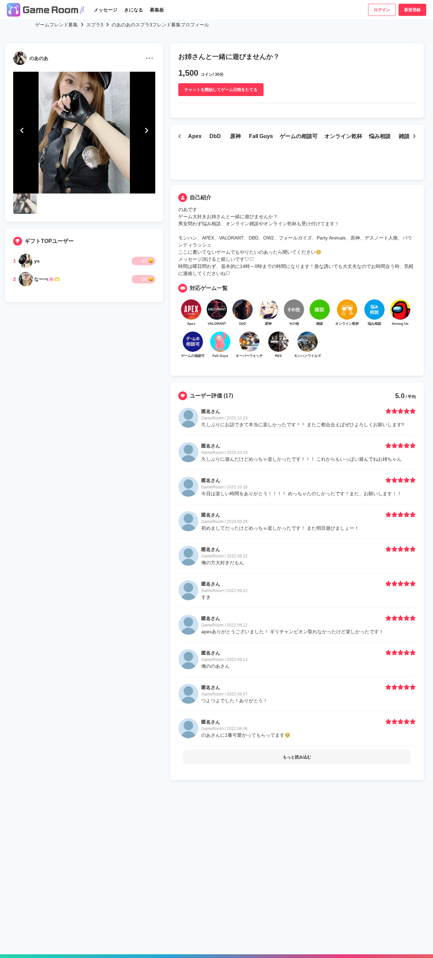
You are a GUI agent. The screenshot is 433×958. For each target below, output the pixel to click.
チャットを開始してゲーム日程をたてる (220, 89)
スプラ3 (94, 24)
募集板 (157, 10)
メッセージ (105, 10)
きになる (133, 10)
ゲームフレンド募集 (56, 24)
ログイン (382, 9)
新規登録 (412, 9)
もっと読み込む (297, 757)
